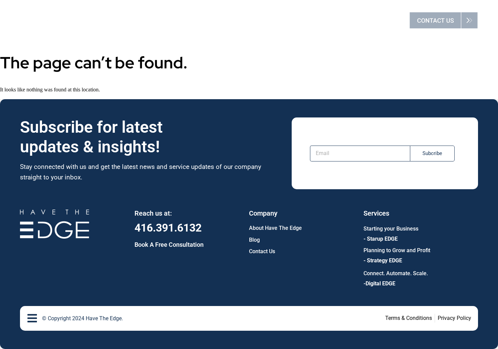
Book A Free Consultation (169, 244)
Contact (307, 20)
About (197, 20)
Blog (274, 20)
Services (233, 20)
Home (166, 20)
